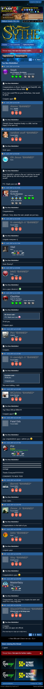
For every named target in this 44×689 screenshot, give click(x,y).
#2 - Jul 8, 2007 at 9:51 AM (11, 102)
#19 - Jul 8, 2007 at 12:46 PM (12, 579)
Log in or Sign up (35, 2)
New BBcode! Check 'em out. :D (21, 638)
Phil (12, 446)
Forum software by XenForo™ (10, 686)
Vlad (12, 247)
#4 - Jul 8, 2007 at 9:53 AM (11, 154)
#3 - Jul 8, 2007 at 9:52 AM (11, 129)
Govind (14, 191)
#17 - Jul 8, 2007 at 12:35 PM (12, 529)
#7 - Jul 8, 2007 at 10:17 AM (12, 243)
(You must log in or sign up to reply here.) (14, 631)
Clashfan (15, 296)
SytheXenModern (8, 683)
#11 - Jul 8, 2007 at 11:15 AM (12, 353)
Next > (39, 59)
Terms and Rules (38, 686)
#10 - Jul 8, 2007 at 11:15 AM (12, 329)
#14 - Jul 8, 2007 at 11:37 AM (12, 442)
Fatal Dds (15, 421)
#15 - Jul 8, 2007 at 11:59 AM (12, 480)
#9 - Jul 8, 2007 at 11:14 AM (12, 293)
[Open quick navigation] (41, 44)
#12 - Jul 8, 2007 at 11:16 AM (12, 389)
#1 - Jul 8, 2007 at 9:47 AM (11, 66)
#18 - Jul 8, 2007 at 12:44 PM (12, 554)
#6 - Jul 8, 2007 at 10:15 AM (12, 219)
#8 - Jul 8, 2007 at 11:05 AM (12, 268)
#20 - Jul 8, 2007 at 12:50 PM (12, 605)
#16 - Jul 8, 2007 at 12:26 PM (12, 504)
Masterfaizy (16, 582)
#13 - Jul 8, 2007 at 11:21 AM (12, 417)
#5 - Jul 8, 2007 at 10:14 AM (12, 188)
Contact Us (34, 683)
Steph (13, 70)
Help (39, 683)
